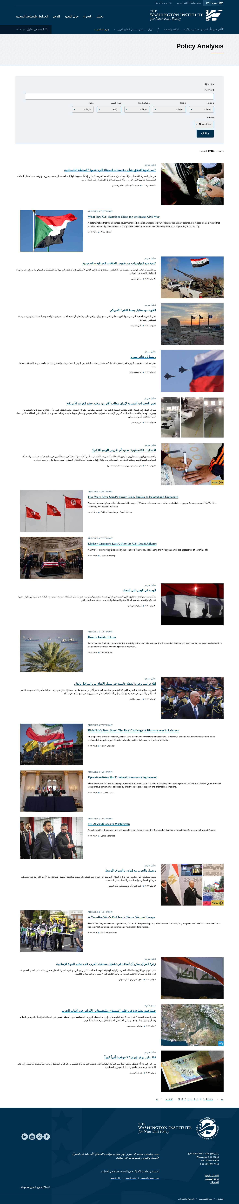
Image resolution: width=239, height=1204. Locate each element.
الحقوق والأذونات (186, 1199)
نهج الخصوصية (205, 1199)
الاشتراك (214, 1182)
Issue (183, 103)
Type (91, 103)
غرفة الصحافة (212, 1179)
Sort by (210, 117)
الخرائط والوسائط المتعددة (31, 16)
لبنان (140, 29)
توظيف (220, 1199)
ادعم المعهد (131, 1178)
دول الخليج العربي (125, 29)
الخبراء (87, 16)
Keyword (209, 90)
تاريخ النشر (116, 103)
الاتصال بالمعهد (212, 1175)
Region (210, 103)
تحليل (99, 16)
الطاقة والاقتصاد (171, 29)
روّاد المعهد (116, 1178)
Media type (144, 103)
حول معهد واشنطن (149, 1178)
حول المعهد (72, 16)
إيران (150, 29)
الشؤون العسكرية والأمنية (195, 29)
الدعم (56, 16)
